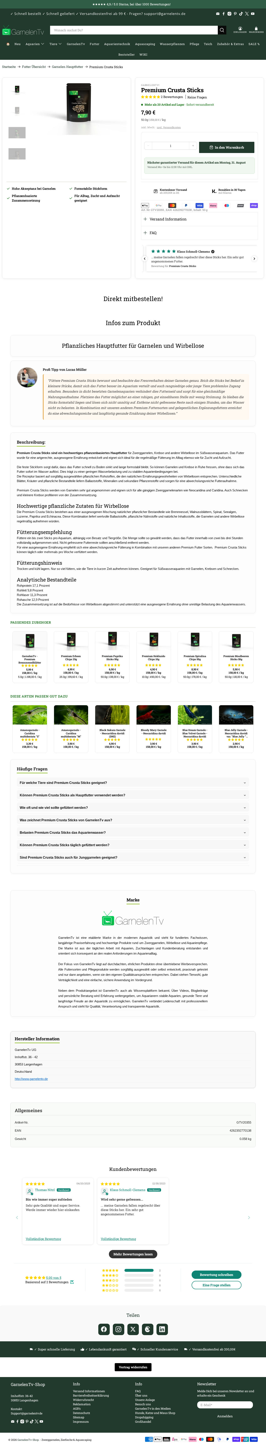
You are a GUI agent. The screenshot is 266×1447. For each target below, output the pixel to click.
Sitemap (78, 1417)
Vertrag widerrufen (133, 1367)
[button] (150, 97)
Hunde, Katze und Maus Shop (155, 1413)
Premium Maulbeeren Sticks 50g (236, 657)
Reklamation (82, 1404)
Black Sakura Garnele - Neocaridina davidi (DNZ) (112, 733)
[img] (35, 1184)
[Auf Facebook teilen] (104, 1329)
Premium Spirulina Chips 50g (195, 657)
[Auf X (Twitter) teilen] (133, 1329)
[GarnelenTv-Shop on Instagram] (229, 14)
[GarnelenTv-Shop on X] (247, 14)
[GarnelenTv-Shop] (23, 30)
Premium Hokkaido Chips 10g (153, 657)
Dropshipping (144, 1417)
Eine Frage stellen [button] (216, 1285)
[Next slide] (249, 1217)
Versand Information (168, 219)
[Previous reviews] (144, 258)
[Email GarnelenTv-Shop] (218, 14)
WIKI (143, 54)
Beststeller (126, 54)
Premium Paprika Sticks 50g (112, 657)
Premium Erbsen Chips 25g (71, 657)
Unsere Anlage (145, 1400)
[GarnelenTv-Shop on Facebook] (223, 14)
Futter (95, 44)
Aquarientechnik (117, 44)
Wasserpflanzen (172, 44)
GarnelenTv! (150, 85)
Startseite (9, 66)
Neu (18, 44)
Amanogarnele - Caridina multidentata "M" (71, 733)
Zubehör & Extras (230, 44)
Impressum (81, 1422)
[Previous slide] (17, 1217)
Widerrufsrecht (83, 1400)
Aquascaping (145, 44)
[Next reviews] (254, 258)
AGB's (77, 1408)
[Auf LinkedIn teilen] (162, 1329)
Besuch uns (143, 1404)
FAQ (153, 232)
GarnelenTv (76, 44)
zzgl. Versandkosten (169, 127)
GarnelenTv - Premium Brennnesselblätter (29, 659)
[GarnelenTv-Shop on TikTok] (241, 14)
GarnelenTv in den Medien (153, 1408)
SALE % (254, 44)
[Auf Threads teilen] (147, 1329)
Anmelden (225, 1416)
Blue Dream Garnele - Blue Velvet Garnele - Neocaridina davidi (194, 733)
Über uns (141, 1395)
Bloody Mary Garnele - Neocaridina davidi (153, 731)
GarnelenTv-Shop (28, 1439)
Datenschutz (81, 1413)
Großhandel (143, 1422)
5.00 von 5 (53, 1278)
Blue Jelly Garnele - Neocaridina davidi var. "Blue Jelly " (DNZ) (236, 733)
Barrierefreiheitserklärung (91, 1395)
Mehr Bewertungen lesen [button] (133, 1254)
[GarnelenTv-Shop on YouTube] (253, 14)
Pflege (194, 44)
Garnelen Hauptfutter (67, 66)
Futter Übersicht (34, 66)
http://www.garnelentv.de (31, 1079)
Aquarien (33, 44)
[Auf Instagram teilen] (118, 1329)
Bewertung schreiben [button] (216, 1274)
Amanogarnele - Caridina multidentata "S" (29, 733)
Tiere (53, 44)
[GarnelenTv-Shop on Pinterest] (235, 14)
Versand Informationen (89, 1391)
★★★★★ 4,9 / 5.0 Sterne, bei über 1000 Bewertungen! (131, 4)
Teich (208, 44)
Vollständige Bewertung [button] (43, 1239)
